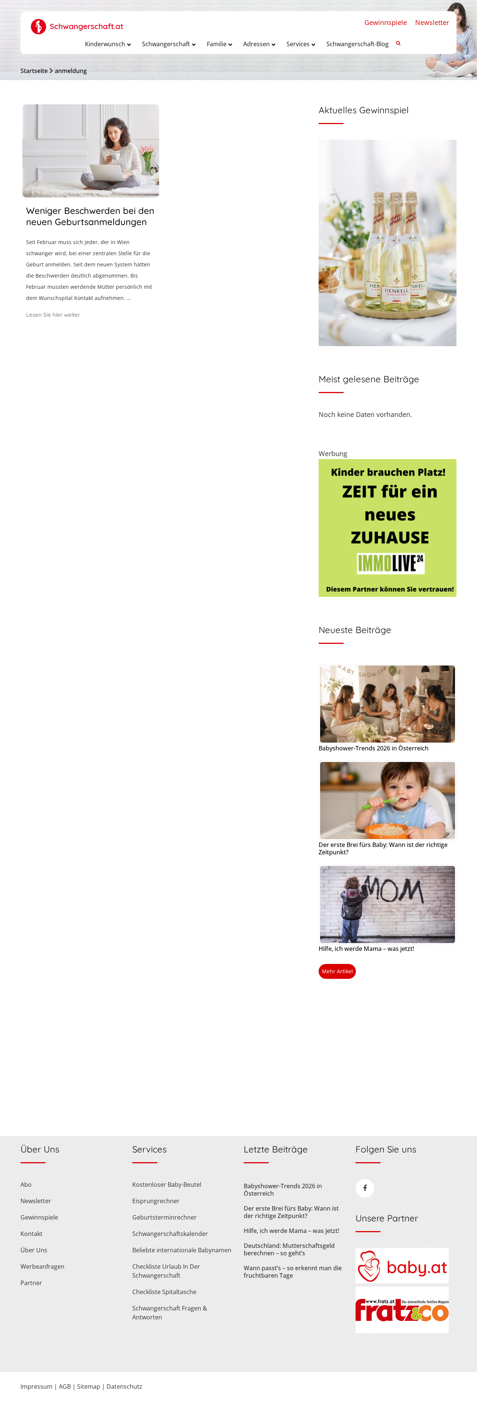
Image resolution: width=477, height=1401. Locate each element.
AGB (65, 1386)
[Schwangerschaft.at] (77, 22)
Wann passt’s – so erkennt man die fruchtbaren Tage (293, 1272)
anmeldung (71, 71)
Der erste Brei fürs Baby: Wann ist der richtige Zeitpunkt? (383, 848)
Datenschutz (124, 1386)
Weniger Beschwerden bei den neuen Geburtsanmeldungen (90, 216)
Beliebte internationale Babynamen (181, 1250)
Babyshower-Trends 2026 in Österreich (374, 748)
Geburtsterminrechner (164, 1217)
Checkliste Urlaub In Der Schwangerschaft (166, 1271)
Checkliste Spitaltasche (164, 1292)
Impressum (36, 1386)
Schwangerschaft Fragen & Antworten (169, 1312)
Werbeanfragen (42, 1266)
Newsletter (432, 22)
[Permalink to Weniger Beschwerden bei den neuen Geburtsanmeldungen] (90, 194)
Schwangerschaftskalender (170, 1234)
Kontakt (31, 1234)
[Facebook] (365, 1188)
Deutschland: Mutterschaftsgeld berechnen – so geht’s (289, 1249)
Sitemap (88, 1386)
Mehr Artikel (337, 971)
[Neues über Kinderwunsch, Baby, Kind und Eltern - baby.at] (402, 1281)
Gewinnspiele (385, 22)
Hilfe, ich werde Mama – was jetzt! (366, 949)
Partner (31, 1283)
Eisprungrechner (156, 1201)
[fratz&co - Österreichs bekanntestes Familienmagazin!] (402, 1331)
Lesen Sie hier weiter (53, 314)
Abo (26, 1184)
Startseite (34, 71)
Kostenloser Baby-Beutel (166, 1184)
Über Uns (33, 1250)
